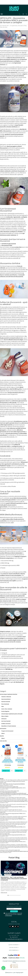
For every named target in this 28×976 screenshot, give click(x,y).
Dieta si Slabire (4, 716)
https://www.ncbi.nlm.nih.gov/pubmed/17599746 (12, 806)
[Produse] (2, 14)
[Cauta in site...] (26, 14)
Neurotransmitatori (6, 699)
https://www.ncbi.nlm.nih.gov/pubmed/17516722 (12, 841)
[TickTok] (15, 926)
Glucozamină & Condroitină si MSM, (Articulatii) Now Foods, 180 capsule (7, 761)
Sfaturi (3, 733)
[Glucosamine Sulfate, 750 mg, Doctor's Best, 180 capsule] (20, 750)
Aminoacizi (3, 718)
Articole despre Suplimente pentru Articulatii (11, 713)
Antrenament (3, 728)
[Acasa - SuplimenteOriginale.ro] (14, 8)
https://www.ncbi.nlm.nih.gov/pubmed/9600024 (14, 784)
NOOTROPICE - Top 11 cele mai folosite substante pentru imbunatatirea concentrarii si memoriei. (14, 878)
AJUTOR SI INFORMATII (13, 944)
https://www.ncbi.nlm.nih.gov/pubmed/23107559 (12, 834)
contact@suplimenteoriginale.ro (14, 939)
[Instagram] (18, 926)
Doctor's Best (20, 758)
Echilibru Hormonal (5, 723)
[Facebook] (10, 926)
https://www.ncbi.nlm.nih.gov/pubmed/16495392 (12, 819)
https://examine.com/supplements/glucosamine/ (12, 787)
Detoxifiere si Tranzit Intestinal (8, 726)
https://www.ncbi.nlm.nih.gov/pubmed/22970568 (12, 827)
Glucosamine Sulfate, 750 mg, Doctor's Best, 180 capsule (20, 760)
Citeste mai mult (4, 892)
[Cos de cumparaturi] (23, 14)
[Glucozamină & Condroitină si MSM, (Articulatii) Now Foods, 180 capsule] (7, 750)
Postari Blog (14, 857)
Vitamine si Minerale (6, 696)
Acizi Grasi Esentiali (5, 721)
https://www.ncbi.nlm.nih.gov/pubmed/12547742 (15, 847)
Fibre (2, 706)
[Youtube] (12, 926)
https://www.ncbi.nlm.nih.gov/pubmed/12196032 (12, 813)
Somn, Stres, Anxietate (6, 709)
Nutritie (2, 736)
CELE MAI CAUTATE (13, 947)
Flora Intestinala (5, 704)
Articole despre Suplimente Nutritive (8, 694)
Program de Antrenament (7, 731)
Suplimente (14, 25)
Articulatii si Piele (22, 25)
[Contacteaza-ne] (19, 14)
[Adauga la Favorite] (11, 770)
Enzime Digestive (5, 711)
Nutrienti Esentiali (5, 701)
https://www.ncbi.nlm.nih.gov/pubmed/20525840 (14, 801)
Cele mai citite (3, 27)
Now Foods (7, 758)
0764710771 (15, 937)
